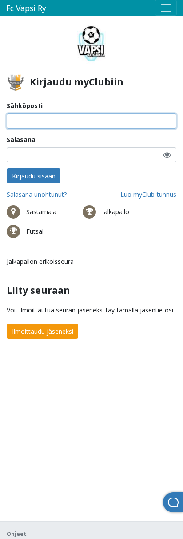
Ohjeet (17, 534)
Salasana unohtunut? (37, 194)
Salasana (21, 139)
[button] (167, 155)
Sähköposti (25, 105)
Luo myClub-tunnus (148, 194)
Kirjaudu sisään (34, 176)
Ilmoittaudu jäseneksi (42, 331)
